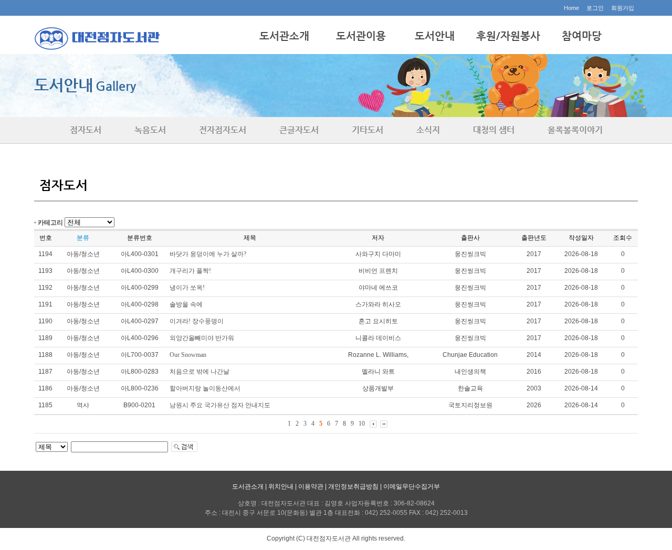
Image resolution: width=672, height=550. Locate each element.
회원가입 (622, 8)
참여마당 (582, 36)
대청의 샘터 (493, 130)
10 (362, 423)
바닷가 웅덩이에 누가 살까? (208, 254)
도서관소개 (284, 36)
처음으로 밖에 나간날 (199, 371)
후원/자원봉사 (508, 36)
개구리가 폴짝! (190, 270)
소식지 (428, 130)
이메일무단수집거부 (411, 486)
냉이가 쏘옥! (187, 287)
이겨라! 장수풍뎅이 (197, 321)
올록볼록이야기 (575, 130)
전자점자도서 (222, 130)
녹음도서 (150, 130)
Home (571, 8)
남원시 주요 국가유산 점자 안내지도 (220, 405)
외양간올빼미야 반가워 (202, 338)
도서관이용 (361, 36)
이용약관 (310, 486)
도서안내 (435, 36)
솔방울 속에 (186, 304)
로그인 (595, 8)
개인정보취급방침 (353, 486)
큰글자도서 (299, 130)
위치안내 (280, 486)
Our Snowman (188, 354)
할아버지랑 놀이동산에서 (205, 388)
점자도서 (85, 130)
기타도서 (367, 130)
